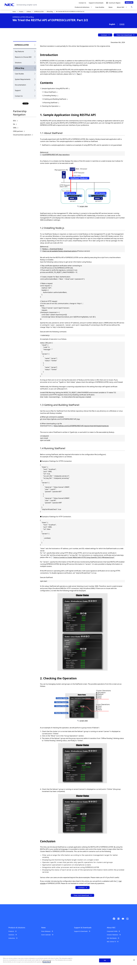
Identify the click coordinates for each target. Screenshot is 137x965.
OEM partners (18, 131)
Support (18, 90)
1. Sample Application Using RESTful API (54, 88)
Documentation (20, 85)
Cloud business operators (22, 135)
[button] (83, 7)
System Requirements (22, 79)
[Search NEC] (131, 7)
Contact (104, 35)
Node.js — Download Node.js (52, 249)
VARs (14, 128)
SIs (14, 124)
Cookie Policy (46, 962)
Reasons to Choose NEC (23, 57)
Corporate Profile (112, 931)
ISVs (14, 121)
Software (28, 11)
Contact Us (19, 96)
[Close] (134, 960)
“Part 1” (79, 74)
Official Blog (50, 11)
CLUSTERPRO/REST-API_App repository (56, 155)
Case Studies (19, 74)
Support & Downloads (81, 931)
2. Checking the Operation (49, 106)
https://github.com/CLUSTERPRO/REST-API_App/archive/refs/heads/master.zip (81, 426)
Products (21, 11)
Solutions (18, 63)
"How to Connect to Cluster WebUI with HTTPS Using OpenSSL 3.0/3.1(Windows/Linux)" (83, 557)
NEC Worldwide (112, 938)
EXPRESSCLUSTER (39, 11)
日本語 (121, 24)
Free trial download (124, 35)
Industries (11, 938)
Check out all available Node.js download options (59, 251)
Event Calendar (46, 935)
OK (105, 960)
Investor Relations (112, 935)
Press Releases (46, 931)
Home (14, 11)
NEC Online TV (111, 941)
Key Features (19, 51)
